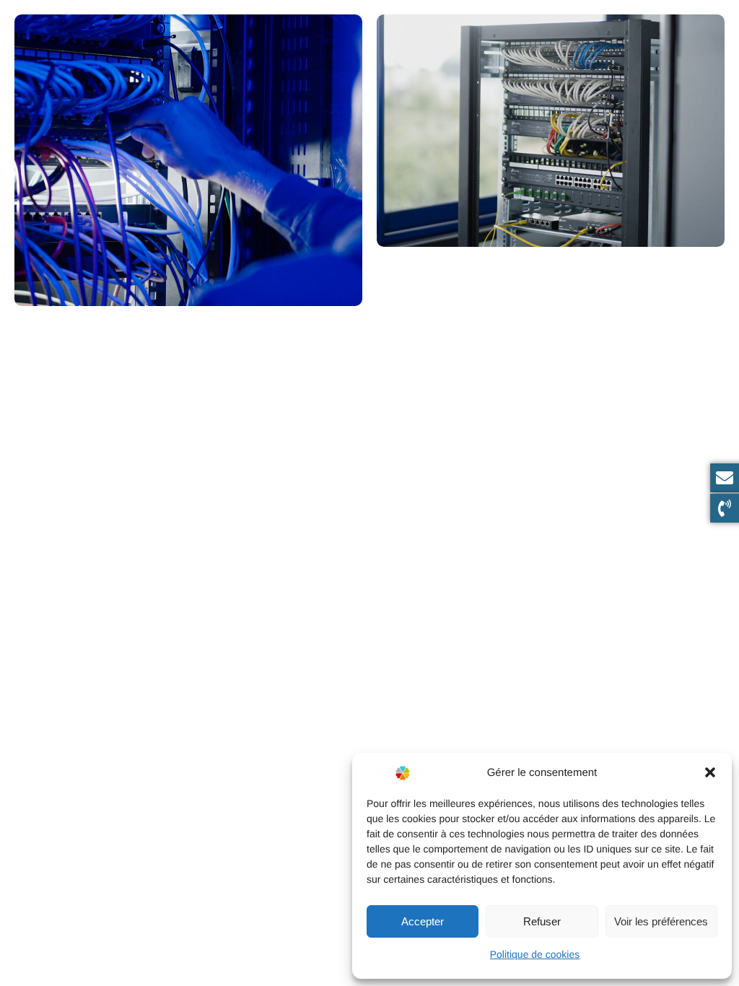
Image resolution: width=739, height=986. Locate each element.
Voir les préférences (661, 921)
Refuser (542, 921)
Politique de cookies (535, 954)
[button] (710, 772)
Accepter (422, 921)
